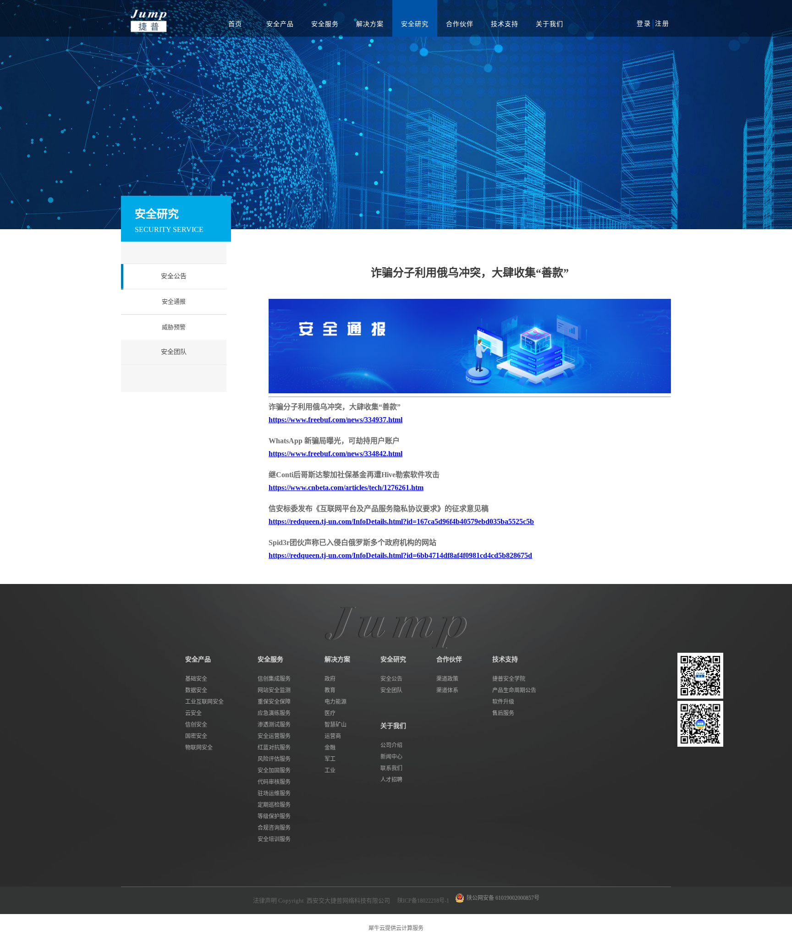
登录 (644, 23)
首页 (235, 24)
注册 (662, 23)
